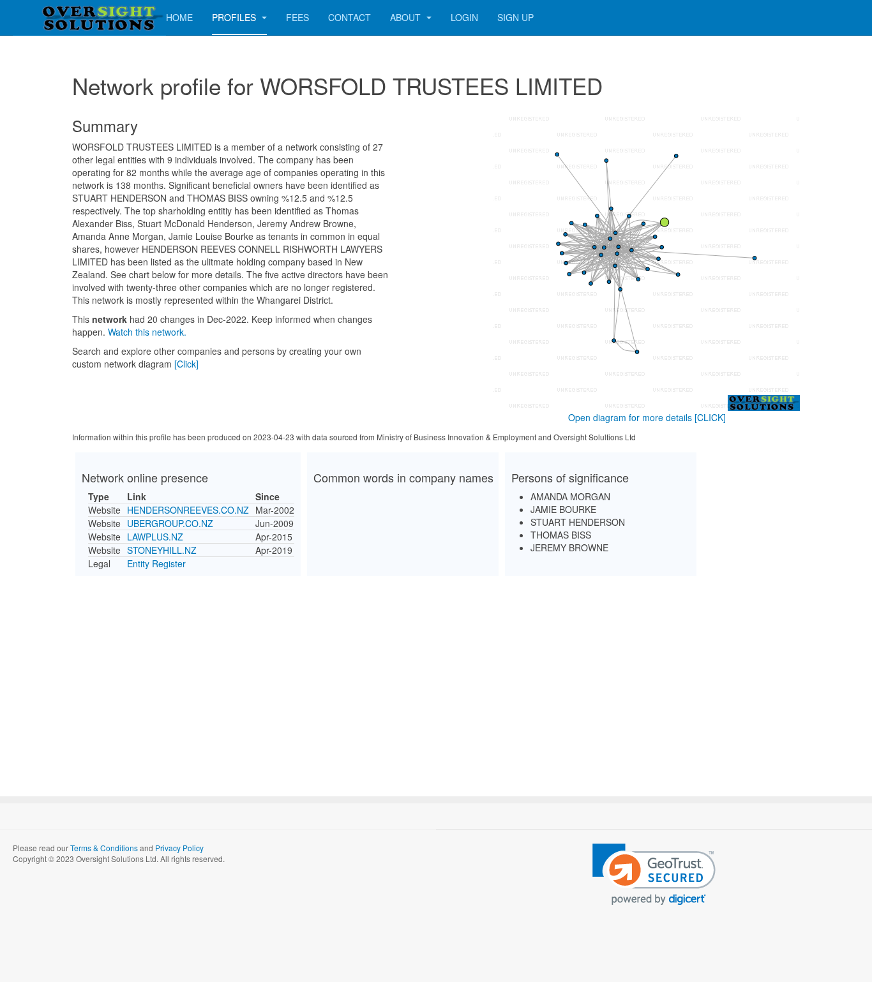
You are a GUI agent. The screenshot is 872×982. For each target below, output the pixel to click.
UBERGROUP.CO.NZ (170, 523)
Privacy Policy (179, 847)
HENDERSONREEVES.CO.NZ (188, 509)
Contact (349, 17)
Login (464, 17)
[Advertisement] (436, 675)
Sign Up (515, 17)
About (406, 17)
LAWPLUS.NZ (155, 536)
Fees (297, 17)
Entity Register (156, 563)
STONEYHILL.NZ (162, 550)
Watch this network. (147, 331)
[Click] (186, 363)
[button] (654, 874)
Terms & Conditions (104, 847)
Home (179, 17)
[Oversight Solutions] (64, 17)
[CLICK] (710, 417)
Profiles (235, 17)
